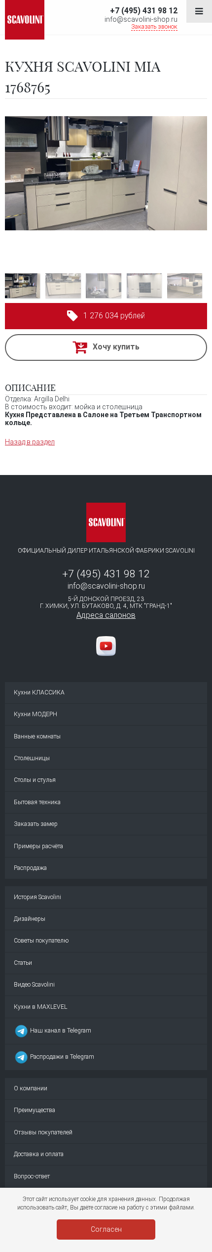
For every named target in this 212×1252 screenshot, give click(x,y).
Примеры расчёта (38, 846)
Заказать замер (36, 823)
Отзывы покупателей (43, 1132)
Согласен (106, 1229)
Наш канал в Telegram (60, 1030)
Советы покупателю (41, 940)
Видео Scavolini (34, 984)
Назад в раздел (30, 442)
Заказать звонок (154, 26)
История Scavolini (37, 897)
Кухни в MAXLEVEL (40, 1006)
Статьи (23, 962)
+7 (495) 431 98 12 (143, 10)
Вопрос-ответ (32, 1176)
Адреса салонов (106, 615)
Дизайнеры (29, 918)
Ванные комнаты (37, 736)
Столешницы (32, 758)
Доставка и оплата (39, 1154)
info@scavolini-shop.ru (141, 19)
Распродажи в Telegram (61, 1057)
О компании (30, 1088)
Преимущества (34, 1110)
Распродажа (30, 867)
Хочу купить (116, 346)
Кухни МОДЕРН (35, 714)
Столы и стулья (35, 780)
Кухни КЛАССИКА (39, 692)
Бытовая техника (37, 802)
